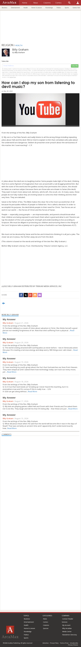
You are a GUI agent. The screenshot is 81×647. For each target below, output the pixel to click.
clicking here (12, 77)
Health (26, 8)
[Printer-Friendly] (35, 295)
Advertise (46, 643)
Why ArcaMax (67, 628)
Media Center (67, 632)
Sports (67, 8)
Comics (45, 622)
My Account (66, 625)
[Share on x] (26, 295)
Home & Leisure (36, 8)
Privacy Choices (73, 645)
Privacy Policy (54, 643)
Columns (46, 625)
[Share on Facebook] (21, 295)
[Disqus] (40, 518)
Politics (59, 8)
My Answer (9, 319)
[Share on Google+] (30, 295)
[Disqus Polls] (40, 462)
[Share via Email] (40, 295)
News (45, 619)
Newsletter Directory (69, 635)
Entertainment (15, 8)
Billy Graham (8, 323)
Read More (11, 372)
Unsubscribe (74, 643)
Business (4, 8)
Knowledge (49, 8)
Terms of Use (64, 643)
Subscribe (75, 66)
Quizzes (45, 628)
